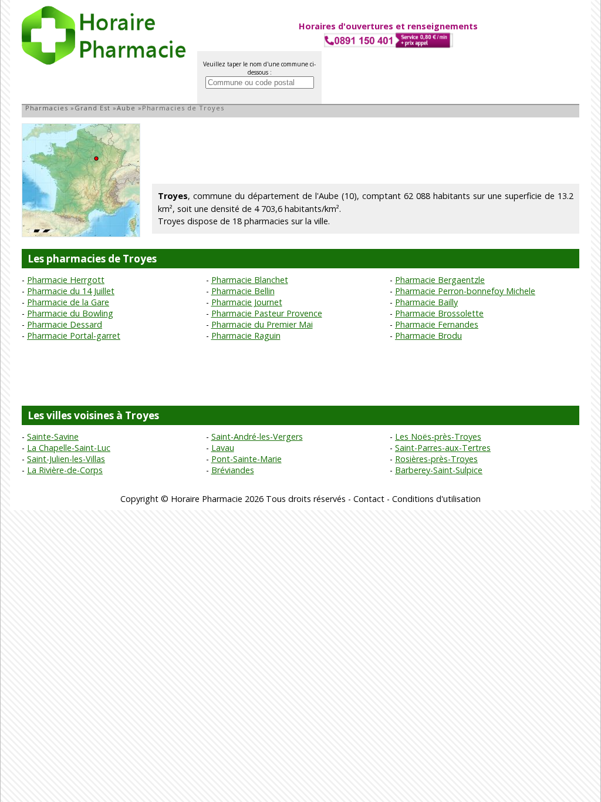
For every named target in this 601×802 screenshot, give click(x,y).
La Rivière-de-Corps (65, 470)
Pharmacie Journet (246, 302)
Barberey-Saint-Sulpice (438, 470)
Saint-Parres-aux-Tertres (443, 447)
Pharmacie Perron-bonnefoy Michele (465, 290)
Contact (368, 498)
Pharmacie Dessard (64, 324)
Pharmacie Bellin (243, 290)
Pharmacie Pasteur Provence (266, 313)
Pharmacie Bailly (426, 302)
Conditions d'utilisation (436, 498)
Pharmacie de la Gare (68, 302)
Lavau (222, 447)
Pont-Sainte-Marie (246, 458)
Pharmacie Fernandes (436, 324)
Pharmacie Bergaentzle (440, 279)
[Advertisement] (365, 149)
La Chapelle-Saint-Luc (68, 447)
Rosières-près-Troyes (436, 458)
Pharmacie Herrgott (65, 279)
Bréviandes (232, 470)
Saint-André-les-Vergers (257, 436)
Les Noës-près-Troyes (438, 436)
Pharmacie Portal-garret (73, 335)
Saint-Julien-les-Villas (66, 458)
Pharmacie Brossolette (439, 313)
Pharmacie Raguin (246, 335)
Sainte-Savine (53, 436)
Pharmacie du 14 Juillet (70, 290)
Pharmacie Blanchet (249, 279)
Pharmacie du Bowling (70, 313)
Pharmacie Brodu (428, 335)
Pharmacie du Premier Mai (262, 324)
